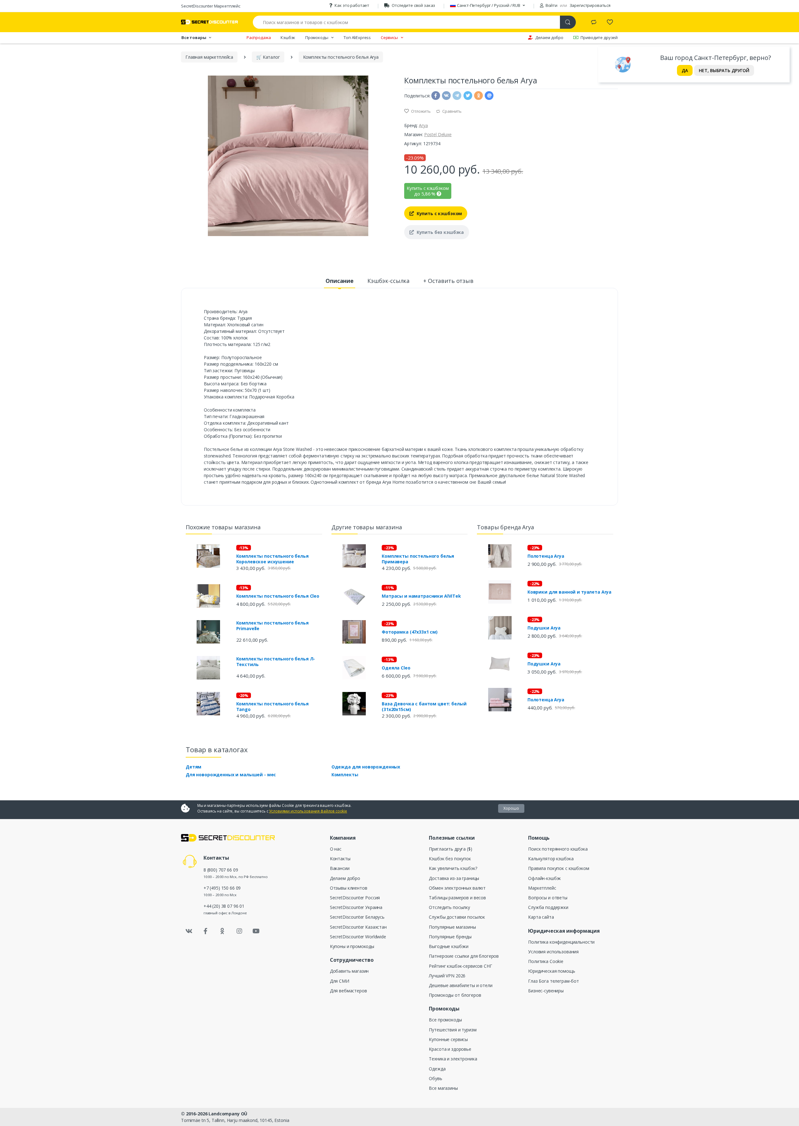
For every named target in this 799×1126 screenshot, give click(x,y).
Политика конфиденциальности (561, 942)
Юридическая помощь (551, 971)
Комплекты (344, 775)
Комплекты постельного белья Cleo (277, 596)
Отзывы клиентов (348, 888)
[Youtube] (256, 931)
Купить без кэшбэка (439, 232)
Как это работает (352, 5)
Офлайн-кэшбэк (544, 878)
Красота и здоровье (450, 1049)
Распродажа (259, 37)
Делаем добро (549, 37)
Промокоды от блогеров (455, 995)
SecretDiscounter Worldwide (358, 937)
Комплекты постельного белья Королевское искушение (272, 559)
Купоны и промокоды (352, 946)
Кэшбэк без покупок (450, 859)
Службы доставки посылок (457, 917)
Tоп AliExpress (357, 37)
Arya (423, 125)
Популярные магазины (452, 927)
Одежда (437, 1069)
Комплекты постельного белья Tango (272, 706)
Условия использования (553, 952)
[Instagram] (239, 931)
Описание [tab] (340, 280)
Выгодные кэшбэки (448, 946)
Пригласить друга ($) (450, 849)
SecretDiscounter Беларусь (357, 917)
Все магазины (443, 1088)
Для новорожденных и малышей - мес (231, 775)
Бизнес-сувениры (546, 991)
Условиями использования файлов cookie (308, 811)
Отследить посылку (449, 907)
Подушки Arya (544, 628)
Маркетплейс (542, 888)
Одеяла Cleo (396, 668)
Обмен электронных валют (457, 888)
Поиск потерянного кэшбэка (557, 849)
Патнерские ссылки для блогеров (464, 956)
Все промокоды (445, 1020)
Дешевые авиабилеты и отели (460, 985)
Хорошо (511, 808)
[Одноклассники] (222, 931)
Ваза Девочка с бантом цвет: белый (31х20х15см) (424, 706)
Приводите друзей (599, 37)
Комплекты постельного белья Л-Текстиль (275, 661)
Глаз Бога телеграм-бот (553, 981)
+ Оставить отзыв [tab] (448, 280)
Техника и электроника (453, 1059)
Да (685, 70)
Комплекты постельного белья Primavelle (272, 625)
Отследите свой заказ (413, 5)
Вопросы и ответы (547, 898)
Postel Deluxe (438, 134)
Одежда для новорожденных (365, 767)
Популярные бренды (450, 937)
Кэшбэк (288, 37)
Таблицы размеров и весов (457, 898)
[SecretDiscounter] (209, 22)
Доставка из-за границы (454, 878)
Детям (193, 767)
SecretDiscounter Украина (356, 907)
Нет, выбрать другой (724, 70)
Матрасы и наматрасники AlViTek (421, 596)
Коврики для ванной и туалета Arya (569, 592)
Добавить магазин (349, 971)
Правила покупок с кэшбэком (558, 868)
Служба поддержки (548, 907)
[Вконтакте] (189, 931)
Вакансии (340, 868)
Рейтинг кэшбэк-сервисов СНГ (460, 966)
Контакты (340, 859)
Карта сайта (541, 917)
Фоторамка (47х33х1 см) (410, 632)
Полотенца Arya (545, 556)
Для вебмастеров (348, 991)
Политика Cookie (545, 961)
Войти (551, 5)
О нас (335, 849)
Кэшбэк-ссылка (388, 280)
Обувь (435, 1078)
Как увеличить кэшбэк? (453, 868)
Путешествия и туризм (452, 1030)
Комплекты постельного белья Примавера (418, 559)
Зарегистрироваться (590, 5)
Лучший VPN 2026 (447, 976)
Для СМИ (339, 981)
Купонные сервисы (448, 1039)
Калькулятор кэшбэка (550, 859)
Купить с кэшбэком (438, 213)
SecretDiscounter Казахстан (358, 927)
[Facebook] (205, 931)
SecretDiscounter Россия (355, 898)
